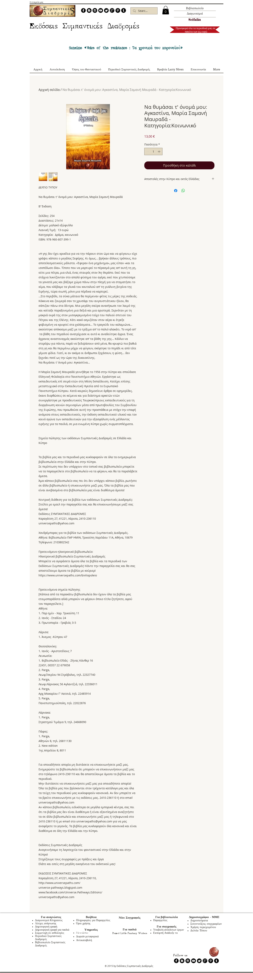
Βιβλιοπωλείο (195, 8)
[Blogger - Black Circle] (89, 10)
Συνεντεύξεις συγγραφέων (206, 924)
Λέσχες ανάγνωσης (45, 923)
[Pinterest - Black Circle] (117, 10)
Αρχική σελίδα (49, 90)
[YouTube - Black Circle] (100, 10)
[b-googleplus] (112, 10)
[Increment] (159, 151)
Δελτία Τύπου (198, 930)
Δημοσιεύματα (199, 920)
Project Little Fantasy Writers (129, 933)
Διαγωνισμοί (195, 13)
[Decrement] (147, 151)
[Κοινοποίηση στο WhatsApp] (183, 190)
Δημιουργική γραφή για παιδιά (52, 929)
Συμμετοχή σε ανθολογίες (49, 933)
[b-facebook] (83, 10)
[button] (165, 10)
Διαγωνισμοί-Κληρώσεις (49, 920)
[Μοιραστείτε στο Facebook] (175, 190)
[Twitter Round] (106, 10)
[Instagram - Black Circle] (95, 10)
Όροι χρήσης (83, 923)
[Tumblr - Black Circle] (123, 10)
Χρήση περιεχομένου (203, 927)
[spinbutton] (153, 151)
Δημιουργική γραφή (46, 926)
